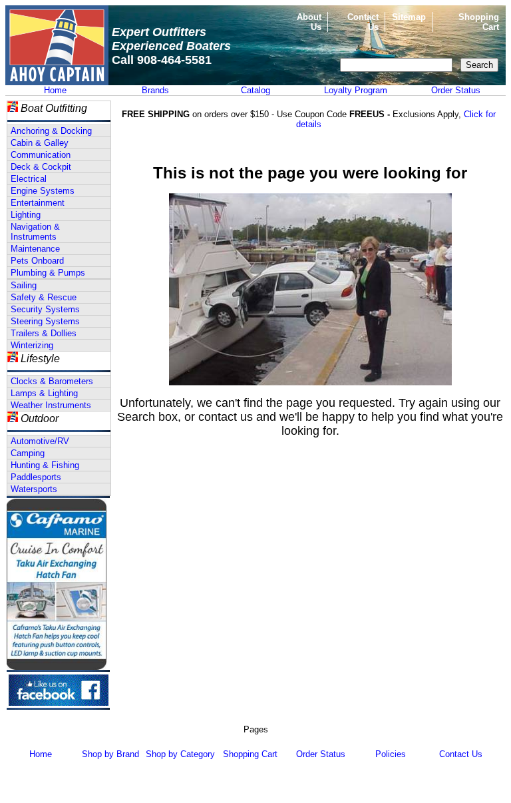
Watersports (34, 489)
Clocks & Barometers (52, 381)
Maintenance (35, 249)
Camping (28, 453)
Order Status (455, 90)
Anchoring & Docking (51, 131)
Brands (155, 90)
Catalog (255, 90)
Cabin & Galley (40, 143)
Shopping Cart (250, 754)
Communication (41, 155)
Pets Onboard (37, 261)
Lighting (26, 215)
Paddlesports (36, 477)
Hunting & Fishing (45, 465)
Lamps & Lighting (44, 393)
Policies (390, 754)
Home (55, 90)
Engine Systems (43, 191)
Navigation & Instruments (35, 232)
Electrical (29, 179)
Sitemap (409, 17)
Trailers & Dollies (44, 333)
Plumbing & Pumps (48, 273)
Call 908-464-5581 (162, 60)
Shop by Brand (110, 754)
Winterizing (32, 345)
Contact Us (460, 754)
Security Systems (45, 309)
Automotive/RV (40, 441)
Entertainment (38, 203)
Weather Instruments (51, 405)
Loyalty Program (355, 90)
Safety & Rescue (44, 297)
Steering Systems (45, 321)
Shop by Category (180, 754)
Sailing (24, 285)
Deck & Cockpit (41, 167)
